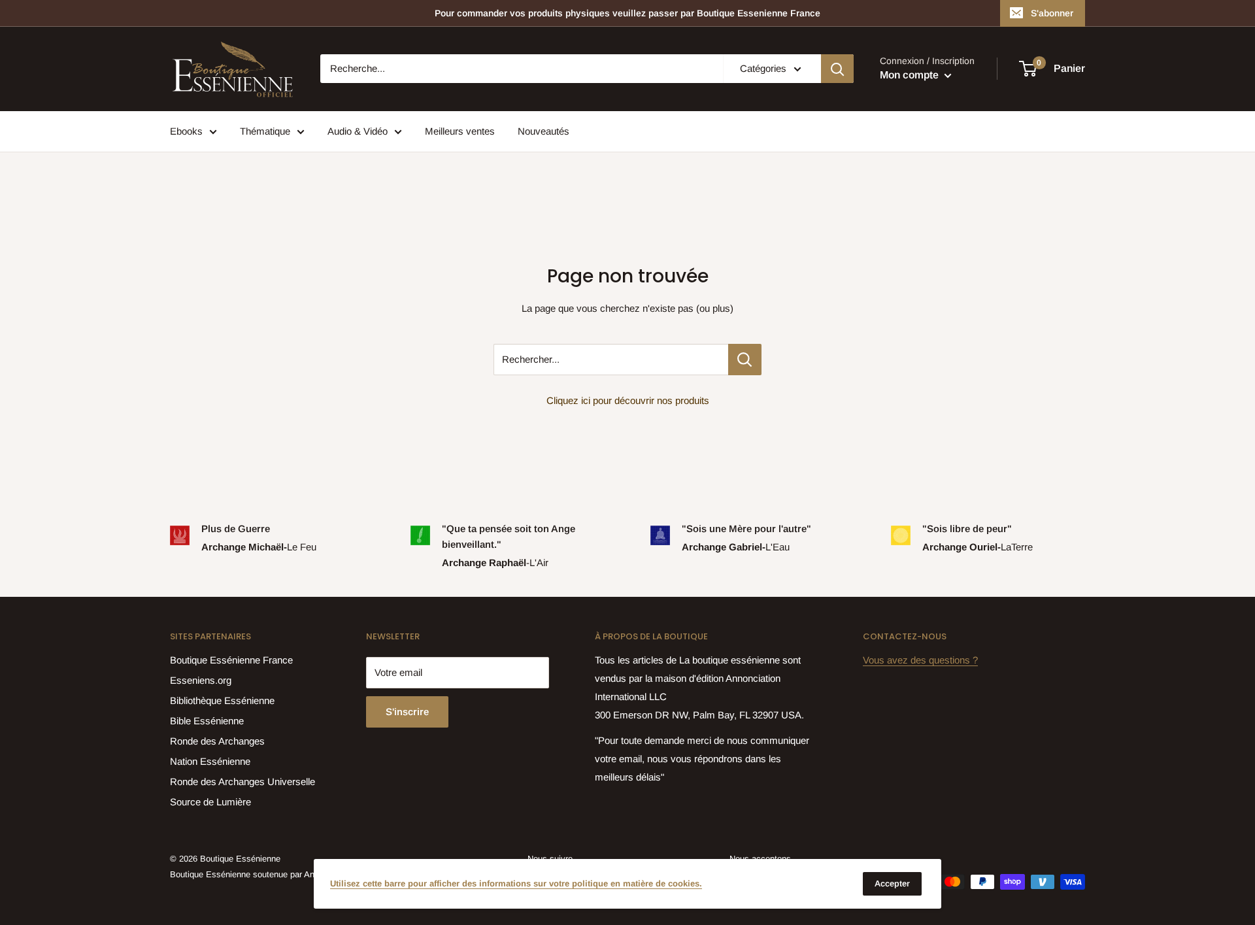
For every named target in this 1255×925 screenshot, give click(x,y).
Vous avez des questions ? (920, 659)
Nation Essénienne (210, 761)
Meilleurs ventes (460, 131)
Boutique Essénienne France (231, 659)
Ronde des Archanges (217, 741)
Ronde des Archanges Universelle (242, 781)
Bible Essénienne (207, 720)
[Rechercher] (837, 68)
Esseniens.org (200, 680)
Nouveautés (543, 131)
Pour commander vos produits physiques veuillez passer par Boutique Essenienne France (627, 13)
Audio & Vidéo (357, 131)
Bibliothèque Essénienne (222, 700)
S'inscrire (407, 711)
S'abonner (1052, 13)
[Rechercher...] (744, 359)
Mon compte (910, 75)
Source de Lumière (210, 801)
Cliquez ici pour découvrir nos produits (627, 400)
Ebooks (186, 131)
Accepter (892, 883)
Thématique (265, 131)
